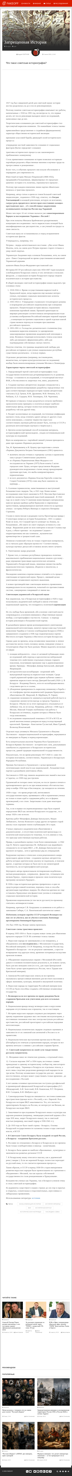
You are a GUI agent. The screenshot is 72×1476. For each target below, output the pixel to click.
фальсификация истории (30, 1204)
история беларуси (43, 1208)
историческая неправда (30, 1212)
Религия (5, 1451)
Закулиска (6, 1407)
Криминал (6, 1319)
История (8, 46)
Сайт (14, 46)
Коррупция (30, 1319)
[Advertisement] (36, 86)
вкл (29, 1208)
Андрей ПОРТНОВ (23, 54)
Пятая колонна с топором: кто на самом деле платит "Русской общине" (16, 1411)
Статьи (48, 3)
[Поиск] (57, 1471)
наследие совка (53, 1212)
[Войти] (68, 1471)
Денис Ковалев (19, 1332)
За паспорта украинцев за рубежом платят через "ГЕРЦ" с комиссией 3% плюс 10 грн (35, 1325)
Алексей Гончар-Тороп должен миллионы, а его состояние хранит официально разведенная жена (11, 1326)
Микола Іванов (66, 1332)
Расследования (61, 3)
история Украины (52, 1204)
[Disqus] (36, 1270)
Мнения (37, 3)
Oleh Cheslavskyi (30, 1416)
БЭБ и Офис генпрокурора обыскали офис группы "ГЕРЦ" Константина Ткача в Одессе (59, 1325)
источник (36, 1198)
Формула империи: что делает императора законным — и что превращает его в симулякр (52, 1455)
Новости (26, 3)
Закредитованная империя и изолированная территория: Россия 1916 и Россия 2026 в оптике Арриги (53, 1412)
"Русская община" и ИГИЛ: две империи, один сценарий (17, 1455)
